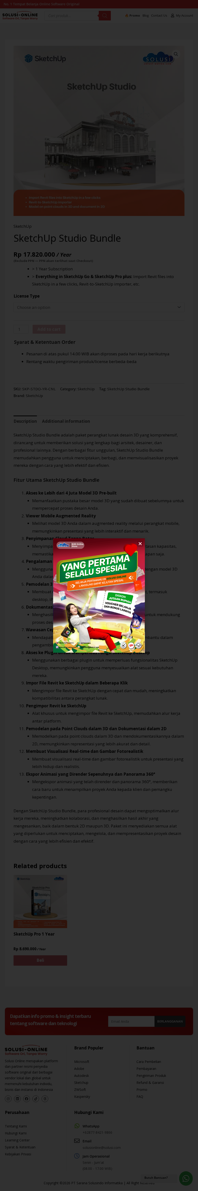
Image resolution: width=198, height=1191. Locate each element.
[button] (140, 544)
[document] (99, 595)
